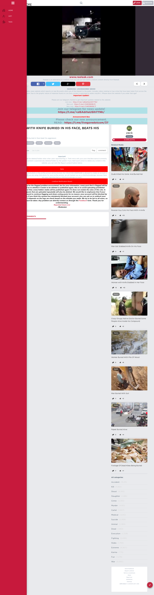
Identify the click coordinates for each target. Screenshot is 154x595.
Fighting (115, 538)
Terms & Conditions (129, 573)
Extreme (115, 548)
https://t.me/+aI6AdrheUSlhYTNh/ (85, 102)
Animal (114, 524)
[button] (81, 31)
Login (138, 2)
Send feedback (129, 568)
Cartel (114, 510)
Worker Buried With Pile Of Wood (125, 357)
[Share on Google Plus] (68, 84)
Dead (113, 529)
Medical (114, 515)
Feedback (83, 200)
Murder (114, 505)
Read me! (129, 577)
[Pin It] (83, 84)
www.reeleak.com (81, 77)
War (113, 562)
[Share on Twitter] (53, 84)
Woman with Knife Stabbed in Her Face (127, 282)
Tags (10, 22)
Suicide (114, 520)
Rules (129, 575)
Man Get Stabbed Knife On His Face (126, 246)
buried (48, 143)
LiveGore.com (132, 583)
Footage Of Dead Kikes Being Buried (126, 466)
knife (39, 143)
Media (116, 150)
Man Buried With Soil (120, 393)
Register (148, 2)
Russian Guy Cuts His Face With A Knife (128, 210)
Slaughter (115, 496)
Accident (115, 482)
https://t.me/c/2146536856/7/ (85, 106)
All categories (117, 477)
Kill (112, 487)
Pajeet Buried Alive (119, 429)
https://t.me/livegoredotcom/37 (86, 122)
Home (10, 10)
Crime (114, 501)
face (57, 143)
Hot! (10, 16)
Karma (114, 552)
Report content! (129, 570)
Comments (31, 216)
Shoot (114, 491)
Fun (113, 557)
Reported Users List (62, 205)
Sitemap (129, 581)
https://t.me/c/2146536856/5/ (85, 104)
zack (129, 133)
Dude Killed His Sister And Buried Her (127, 174)
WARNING (129, 579)
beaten (30, 143)
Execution (115, 534)
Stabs (113, 543)
